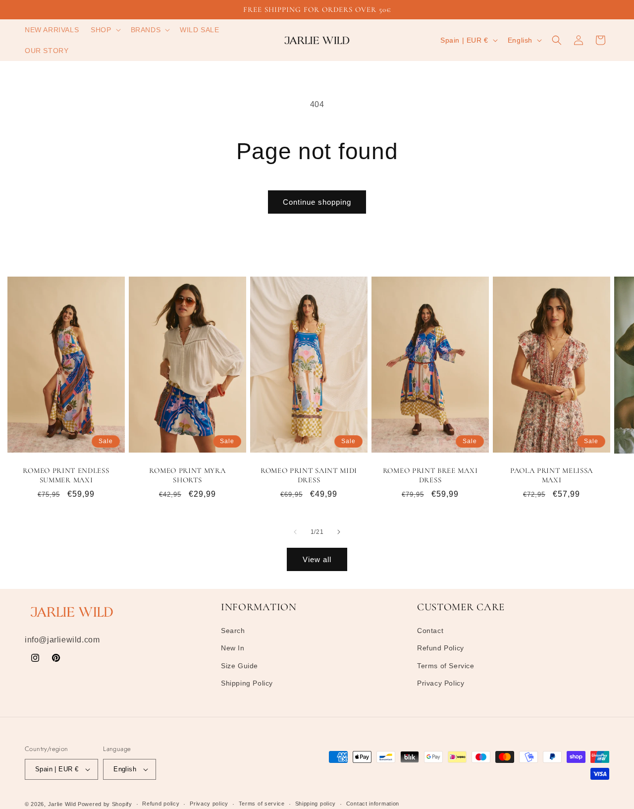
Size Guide (239, 666)
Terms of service (262, 804)
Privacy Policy (440, 683)
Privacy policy (209, 804)
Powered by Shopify (105, 804)
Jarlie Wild (62, 804)
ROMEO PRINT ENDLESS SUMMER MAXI (66, 475)
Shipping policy (315, 804)
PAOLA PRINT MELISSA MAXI (551, 475)
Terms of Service (446, 666)
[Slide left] (295, 532)
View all (317, 559)
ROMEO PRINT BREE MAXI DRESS (430, 475)
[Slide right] (339, 532)
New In (233, 648)
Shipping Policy (247, 683)
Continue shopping (317, 202)
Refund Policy (440, 648)
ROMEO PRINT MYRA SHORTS (187, 475)
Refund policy (160, 804)
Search (233, 631)
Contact (430, 631)
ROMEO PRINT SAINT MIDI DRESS (309, 475)
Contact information (372, 804)
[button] (104, 29)
